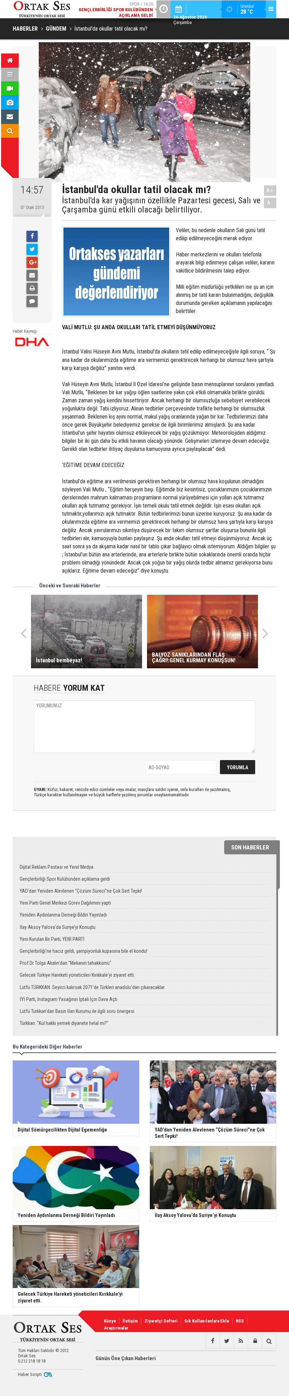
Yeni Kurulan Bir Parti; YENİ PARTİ (52, 939)
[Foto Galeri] (10, 103)
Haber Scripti (30, 1374)
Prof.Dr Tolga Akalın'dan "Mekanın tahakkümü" (65, 963)
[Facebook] (32, 236)
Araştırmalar (116, 1328)
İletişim (130, 1321)
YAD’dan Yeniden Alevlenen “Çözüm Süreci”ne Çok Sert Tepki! (81, 891)
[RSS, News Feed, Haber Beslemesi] (241, 1341)
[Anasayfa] (10, 60)
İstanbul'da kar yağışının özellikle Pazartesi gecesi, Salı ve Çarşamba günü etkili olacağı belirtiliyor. (161, 205)
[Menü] (10, 75)
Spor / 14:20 (116, 9)
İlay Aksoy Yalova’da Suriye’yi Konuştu (58, 927)
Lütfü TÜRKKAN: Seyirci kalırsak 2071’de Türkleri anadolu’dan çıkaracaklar (92, 987)
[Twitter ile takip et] (227, 1341)
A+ (270, 190)
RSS (240, 1321)
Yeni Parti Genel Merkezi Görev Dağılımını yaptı (65, 903)
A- (270, 202)
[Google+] (32, 262)
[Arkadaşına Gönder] (32, 275)
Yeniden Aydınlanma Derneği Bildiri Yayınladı (63, 915)
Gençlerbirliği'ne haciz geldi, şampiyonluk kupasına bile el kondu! (83, 951)
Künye (110, 1321)
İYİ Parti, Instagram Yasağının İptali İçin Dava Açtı (68, 999)
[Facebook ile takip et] (212, 1341)
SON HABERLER (250, 847)
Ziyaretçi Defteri (161, 1321)
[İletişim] (10, 117)
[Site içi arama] (10, 131)
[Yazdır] (32, 288)
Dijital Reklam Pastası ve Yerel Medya (56, 867)
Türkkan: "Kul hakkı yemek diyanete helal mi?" (64, 1023)
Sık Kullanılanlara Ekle (206, 1321)
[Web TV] (10, 89)
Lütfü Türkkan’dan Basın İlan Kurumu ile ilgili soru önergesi (77, 1011)
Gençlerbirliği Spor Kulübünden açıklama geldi (65, 879)
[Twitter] (32, 249)
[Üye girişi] (255, 1341)
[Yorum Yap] (32, 301)
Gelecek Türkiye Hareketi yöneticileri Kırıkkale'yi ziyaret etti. (77, 975)
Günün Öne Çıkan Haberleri (126, 1358)
